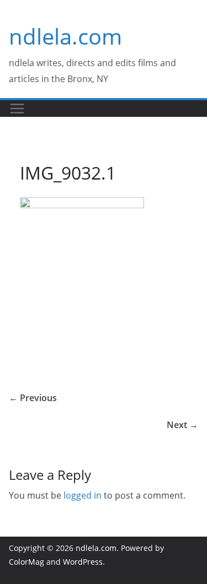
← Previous (33, 398)
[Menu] (17, 108)
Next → (182, 425)
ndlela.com (65, 36)
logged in (82, 495)
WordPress (83, 561)
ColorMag (26, 561)
